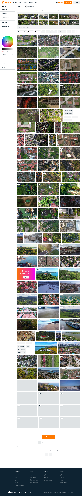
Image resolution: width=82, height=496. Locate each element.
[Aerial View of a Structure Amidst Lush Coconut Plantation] (48, 52)
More (36, 2)
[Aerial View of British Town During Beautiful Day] (27, 40)
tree (73, 31)
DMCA (31, 475)
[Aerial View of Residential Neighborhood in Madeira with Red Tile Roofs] (70, 77)
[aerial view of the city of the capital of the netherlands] (70, 226)
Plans (57, 2)
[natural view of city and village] (48, 40)
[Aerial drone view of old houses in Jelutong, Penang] (27, 287)
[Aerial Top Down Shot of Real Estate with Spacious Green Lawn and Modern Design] (48, 213)
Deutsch (61, 479)
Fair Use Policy (70, 492)
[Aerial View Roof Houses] (27, 165)
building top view (21, 352)
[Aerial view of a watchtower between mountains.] (27, 201)
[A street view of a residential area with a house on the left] (52, 238)
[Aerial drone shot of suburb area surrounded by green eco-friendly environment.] (71, 177)
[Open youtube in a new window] (30, 492)
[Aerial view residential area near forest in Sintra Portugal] (48, 299)
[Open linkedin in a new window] (23, 492)
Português (62, 477)
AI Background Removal (19, 485)
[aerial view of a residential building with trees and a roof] (70, 189)
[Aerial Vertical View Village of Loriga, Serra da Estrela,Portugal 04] (20, 140)
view (43, 31)
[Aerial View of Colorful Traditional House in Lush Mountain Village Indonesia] (45, 336)
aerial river (75, 116)
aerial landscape (21, 349)
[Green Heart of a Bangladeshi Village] (48, 153)
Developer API (17, 482)
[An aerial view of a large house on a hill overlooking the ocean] (47, 274)
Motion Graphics (22, 31)
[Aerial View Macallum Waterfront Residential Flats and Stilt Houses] (27, 261)
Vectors (14, 2)
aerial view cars (62, 31)
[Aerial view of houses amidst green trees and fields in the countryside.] (28, 115)
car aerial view (21, 346)
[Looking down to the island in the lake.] (48, 90)
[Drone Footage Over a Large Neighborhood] (69, 213)
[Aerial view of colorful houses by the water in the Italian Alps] (27, 90)
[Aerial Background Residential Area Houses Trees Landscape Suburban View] (70, 153)
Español (61, 475)
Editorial (31, 2)
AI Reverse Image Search (19, 483)
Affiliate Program (33, 477)
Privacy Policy (64, 492)
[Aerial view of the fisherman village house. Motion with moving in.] (70, 65)
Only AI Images (6, 17)
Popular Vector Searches (34, 479)
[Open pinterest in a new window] (25, 492)
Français (61, 480)
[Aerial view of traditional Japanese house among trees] (27, 373)
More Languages (63, 482)
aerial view (29, 343)
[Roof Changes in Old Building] (48, 102)
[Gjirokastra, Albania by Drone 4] (70, 165)
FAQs (45, 474)
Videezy (16, 477)
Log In (76, 2)
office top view (68, 120)
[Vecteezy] (6, 2)
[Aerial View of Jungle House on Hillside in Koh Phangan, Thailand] (69, 274)
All (3, 15)
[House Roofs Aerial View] (58, 127)
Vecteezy (16, 475)
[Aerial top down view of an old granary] (27, 189)
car (56, 31)
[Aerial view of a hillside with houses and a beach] (70, 287)
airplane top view (68, 110)
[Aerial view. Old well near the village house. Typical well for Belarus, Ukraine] (48, 410)
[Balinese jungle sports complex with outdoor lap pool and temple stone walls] (71, 127)
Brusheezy (17, 474)
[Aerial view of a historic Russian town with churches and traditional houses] (70, 324)
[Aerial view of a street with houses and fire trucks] (71, 238)
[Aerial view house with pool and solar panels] (27, 410)
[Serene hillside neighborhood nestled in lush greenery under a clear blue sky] (48, 226)
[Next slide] (78, 31)
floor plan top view (68, 113)
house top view (21, 343)
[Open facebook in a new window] (19, 492)
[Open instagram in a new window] (21, 492)
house (69, 31)
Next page (48, 436)
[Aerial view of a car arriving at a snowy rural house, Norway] (48, 287)
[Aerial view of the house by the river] (70, 422)
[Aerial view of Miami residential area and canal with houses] (27, 65)
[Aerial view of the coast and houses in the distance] (48, 385)
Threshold (4, 54)
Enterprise (17, 479)
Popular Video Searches (34, 482)
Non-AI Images (6, 18)
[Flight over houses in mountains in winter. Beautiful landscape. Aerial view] (70, 385)
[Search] (75, 6)
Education (16, 480)
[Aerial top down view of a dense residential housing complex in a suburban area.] (27, 361)
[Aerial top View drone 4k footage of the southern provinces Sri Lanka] (48, 189)
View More (74, 22)
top (52, 31)
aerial (48, 31)
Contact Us (46, 475)
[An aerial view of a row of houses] (70, 52)
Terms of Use (59, 492)
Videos (25, 2)
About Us (46, 477)
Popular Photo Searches (34, 480)
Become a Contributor (48, 480)
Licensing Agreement (34, 474)
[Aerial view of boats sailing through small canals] (70, 90)
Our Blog (46, 479)
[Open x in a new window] (28, 492)
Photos (19, 2)
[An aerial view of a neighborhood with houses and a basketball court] (26, 127)
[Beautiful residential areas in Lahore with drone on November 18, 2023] (27, 226)
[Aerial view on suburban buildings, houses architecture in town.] (45, 127)
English (61, 474)
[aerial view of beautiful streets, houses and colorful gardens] (52, 177)
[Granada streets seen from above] (48, 165)
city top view (67, 116)
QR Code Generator (18, 487)
